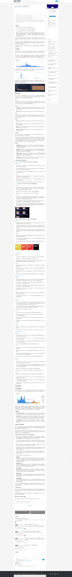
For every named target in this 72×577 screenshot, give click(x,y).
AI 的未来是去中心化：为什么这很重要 (52, 52)
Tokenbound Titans (18, 253)
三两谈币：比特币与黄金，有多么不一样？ (31, 524)
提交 (43, 559)
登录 (52, 1)
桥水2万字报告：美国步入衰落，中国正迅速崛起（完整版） (34, 538)
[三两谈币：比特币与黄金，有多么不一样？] (19, 526)
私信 (54, 16)
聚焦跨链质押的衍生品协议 (51, 22)
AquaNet (17, 161)
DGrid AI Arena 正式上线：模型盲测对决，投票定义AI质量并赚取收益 (52, 72)
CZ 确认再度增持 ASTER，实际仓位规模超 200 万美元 (52, 91)
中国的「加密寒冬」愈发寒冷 (51, 43)
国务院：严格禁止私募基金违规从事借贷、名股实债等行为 (52, 64)
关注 (51, 16)
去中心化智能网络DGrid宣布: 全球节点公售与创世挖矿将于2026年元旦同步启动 (52, 83)
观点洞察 (25, 7)
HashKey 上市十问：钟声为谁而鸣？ (52, 49)
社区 (32, 1)
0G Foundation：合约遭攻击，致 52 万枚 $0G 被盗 (52, 95)
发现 (34, 1)
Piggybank (17, 219)
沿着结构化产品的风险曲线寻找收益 (52, 23)
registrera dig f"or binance (20, 564)
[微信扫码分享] (31, 575)
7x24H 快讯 (26, 1)
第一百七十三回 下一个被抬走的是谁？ (30, 545)
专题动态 (29, 1)
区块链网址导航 (23, 573)
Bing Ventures (16, 7)
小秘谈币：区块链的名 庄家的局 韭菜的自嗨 (31, 531)
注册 (54, 1)
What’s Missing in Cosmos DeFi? (52, 24)
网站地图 (42, 573)
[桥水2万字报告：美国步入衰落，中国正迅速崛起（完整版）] (19, 540)
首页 (23, 1)
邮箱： (27, 558)
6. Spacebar (16, 298)
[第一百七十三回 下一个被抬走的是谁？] (19, 547)
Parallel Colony (18, 275)
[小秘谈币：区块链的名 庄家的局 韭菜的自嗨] (19, 533)
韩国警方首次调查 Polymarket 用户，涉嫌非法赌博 (52, 68)
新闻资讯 (16, 538)
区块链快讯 (18, 573)
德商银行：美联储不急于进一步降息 (52, 75)
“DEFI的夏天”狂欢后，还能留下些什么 (21, 518)
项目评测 (39, 573)
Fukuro (17, 183)
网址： (37, 558)
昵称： (17, 558)
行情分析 (16, 545)
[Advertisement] (30, 11)
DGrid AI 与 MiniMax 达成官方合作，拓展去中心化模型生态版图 (52, 60)
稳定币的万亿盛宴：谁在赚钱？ (51, 46)
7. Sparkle (16, 323)
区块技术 (33, 573)
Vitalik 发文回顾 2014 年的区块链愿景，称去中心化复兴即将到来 (53, 78)
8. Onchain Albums (17, 331)
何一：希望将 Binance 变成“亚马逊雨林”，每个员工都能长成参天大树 (52, 87)
